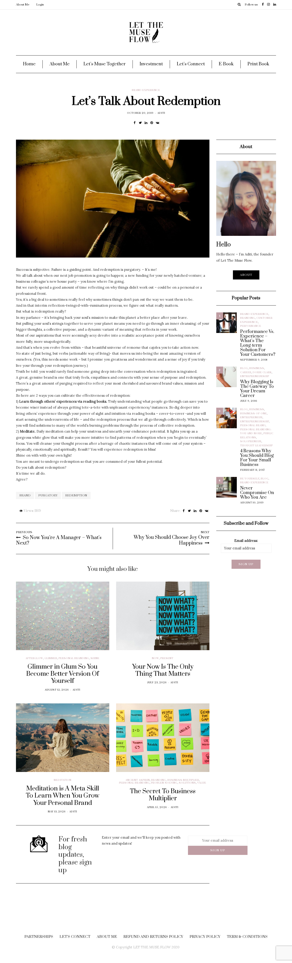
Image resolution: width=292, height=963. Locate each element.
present (166, 658)
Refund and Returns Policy (153, 936)
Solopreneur (250, 441)
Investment (151, 64)
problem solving (164, 783)
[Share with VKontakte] (157, 122)
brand (25, 495)
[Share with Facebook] (135, 122)
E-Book (226, 64)
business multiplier (183, 780)
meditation (62, 780)
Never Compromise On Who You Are (257, 493)
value (201, 783)
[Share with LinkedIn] (146, 122)
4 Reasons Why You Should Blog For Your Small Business (257, 458)
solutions (187, 783)
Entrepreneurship (254, 376)
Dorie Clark (262, 372)
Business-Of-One (253, 413)
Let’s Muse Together (104, 64)
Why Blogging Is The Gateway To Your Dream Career (257, 389)
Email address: (246, 540)
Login (40, 4)
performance (250, 326)
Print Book (258, 64)
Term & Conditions (247, 936)
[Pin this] (152, 122)
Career (245, 372)
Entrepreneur (251, 417)
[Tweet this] (140, 122)
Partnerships (38, 936)
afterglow (34, 658)
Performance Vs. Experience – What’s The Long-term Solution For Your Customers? (257, 343)
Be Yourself (249, 478)
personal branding (74, 658)
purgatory (47, 495)
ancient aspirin (137, 780)
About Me (22, 4)
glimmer (50, 658)
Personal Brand (253, 425)
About (246, 275)
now (155, 658)
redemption (76, 495)
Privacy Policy (205, 936)
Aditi (161, 113)
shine (95, 658)
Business (256, 368)
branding (158, 780)
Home (29, 64)
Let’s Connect (191, 64)
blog (244, 368)
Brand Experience (146, 90)
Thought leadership (256, 445)
